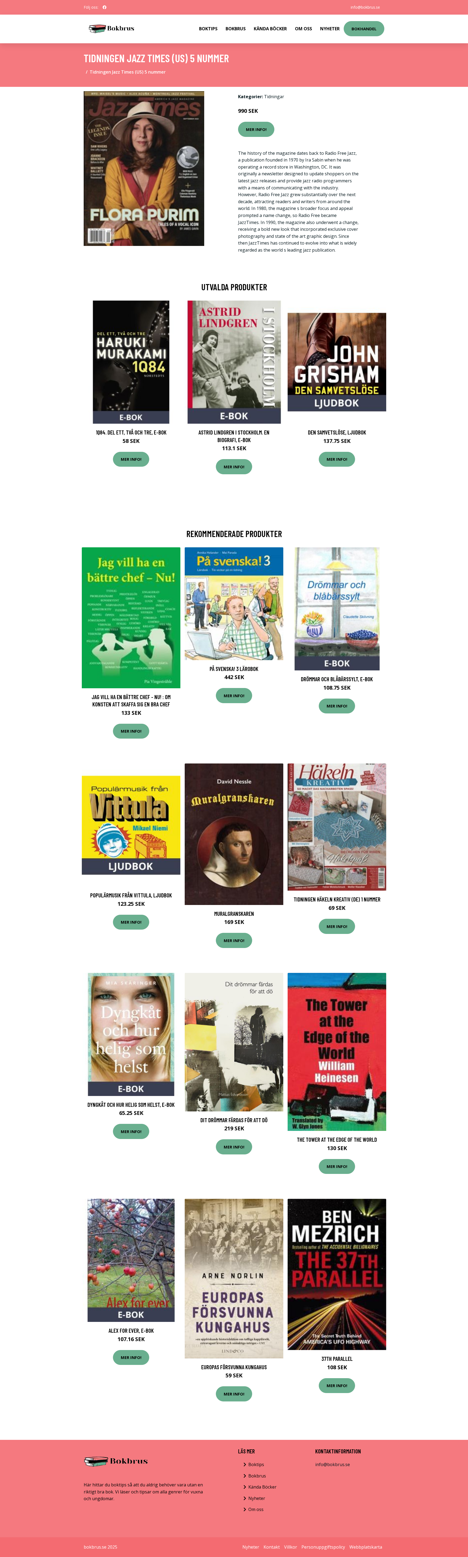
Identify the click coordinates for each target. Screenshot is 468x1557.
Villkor (290, 1547)
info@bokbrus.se (365, 7)
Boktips (208, 29)
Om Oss (303, 29)
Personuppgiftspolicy (323, 1547)
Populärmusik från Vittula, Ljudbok (131, 895)
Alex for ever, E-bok (131, 1330)
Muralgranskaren (234, 913)
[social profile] (104, 7)
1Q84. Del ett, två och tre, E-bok (131, 432)
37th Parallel (337, 1358)
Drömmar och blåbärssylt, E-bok (337, 679)
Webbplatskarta (365, 1547)
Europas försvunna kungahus (234, 1367)
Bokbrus (236, 29)
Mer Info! (256, 129)
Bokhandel (364, 28)
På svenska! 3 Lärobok (234, 668)
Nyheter (330, 29)
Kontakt (272, 1547)
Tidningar (274, 97)
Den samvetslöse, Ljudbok (337, 432)
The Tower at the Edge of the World (337, 1139)
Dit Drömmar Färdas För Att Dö (234, 1120)
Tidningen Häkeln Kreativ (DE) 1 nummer (337, 899)
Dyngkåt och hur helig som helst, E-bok (131, 1104)
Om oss (256, 1509)
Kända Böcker (270, 29)
